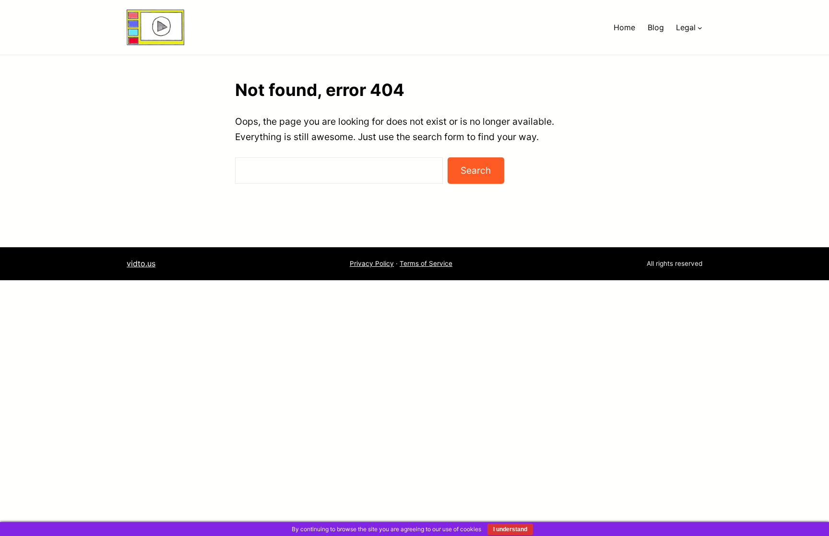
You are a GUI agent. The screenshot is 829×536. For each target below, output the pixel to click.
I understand (510, 529)
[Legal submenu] (700, 27)
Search (476, 170)
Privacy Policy (372, 263)
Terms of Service (426, 263)
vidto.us (141, 263)
